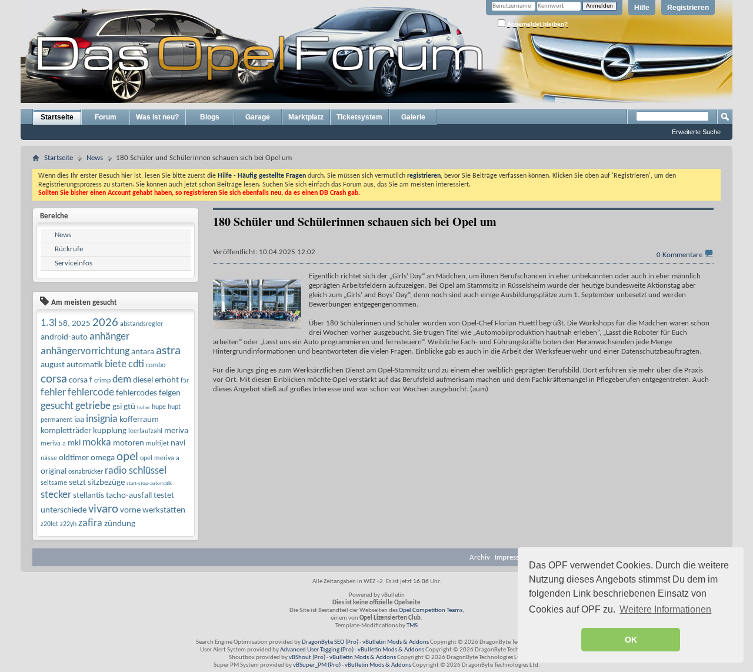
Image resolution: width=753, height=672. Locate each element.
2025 (81, 324)
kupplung (109, 431)
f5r (185, 380)
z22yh (68, 524)
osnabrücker (85, 471)
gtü (129, 406)
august (53, 365)
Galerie (413, 117)
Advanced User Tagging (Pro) (317, 650)
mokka (96, 442)
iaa (79, 419)
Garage (257, 117)
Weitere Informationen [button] (665, 609)
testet (164, 495)
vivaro (103, 509)
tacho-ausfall (129, 495)
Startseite (57, 117)
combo (155, 365)
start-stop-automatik (149, 483)
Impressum (512, 557)
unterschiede (63, 510)
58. (64, 324)
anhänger (109, 336)
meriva (176, 431)
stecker (56, 495)
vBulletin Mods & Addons (395, 642)
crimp (102, 380)
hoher (143, 407)
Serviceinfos (73, 263)
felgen (170, 393)
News (63, 235)
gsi (117, 406)
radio (116, 471)
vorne (130, 510)
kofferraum (139, 419)
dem (121, 379)
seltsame (54, 483)
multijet (157, 443)
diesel (143, 380)
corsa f (80, 380)
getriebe (93, 406)
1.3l (48, 323)
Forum (105, 117)
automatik (84, 365)
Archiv (479, 557)
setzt (77, 482)
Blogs (209, 117)
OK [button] (631, 639)
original (53, 471)
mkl (74, 443)
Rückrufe (69, 249)
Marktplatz (306, 117)
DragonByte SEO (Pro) (330, 642)
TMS (412, 626)
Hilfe (641, 8)
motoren (128, 443)
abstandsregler (141, 324)
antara (142, 352)
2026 (105, 323)
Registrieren (688, 8)
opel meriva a (159, 458)
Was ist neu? (157, 117)
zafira (90, 523)
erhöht (167, 380)
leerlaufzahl (145, 431)
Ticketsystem (359, 117)
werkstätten (163, 510)
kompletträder (66, 431)
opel (127, 457)
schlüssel (147, 471)
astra (168, 351)
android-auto (64, 337)
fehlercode (91, 392)
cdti (136, 364)
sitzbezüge (106, 482)
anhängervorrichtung (85, 351)
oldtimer (74, 458)
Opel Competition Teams (430, 610)
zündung (119, 524)
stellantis (88, 495)
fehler (53, 392)
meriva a (53, 443)
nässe (49, 458)
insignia (102, 419)
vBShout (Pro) (307, 657)
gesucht (57, 406)
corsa (54, 379)
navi (178, 443)
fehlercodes (136, 393)
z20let (49, 524)
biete (115, 364)
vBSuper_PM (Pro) (317, 665)
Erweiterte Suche (696, 131)
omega (103, 458)
